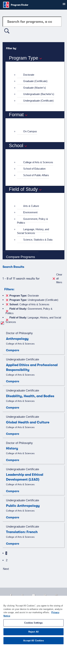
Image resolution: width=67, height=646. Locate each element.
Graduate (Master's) (34, 87)
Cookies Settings (33, 622)
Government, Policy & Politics (32, 220)
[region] (33, 621)
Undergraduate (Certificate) (38, 100)
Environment (30, 212)
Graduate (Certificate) (35, 81)
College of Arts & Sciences (38, 162)
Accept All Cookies (33, 640)
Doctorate (28, 74)
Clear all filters (59, 278)
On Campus (30, 131)
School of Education (34, 168)
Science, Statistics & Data (37, 239)
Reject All (33, 631)
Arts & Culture (31, 205)
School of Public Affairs (36, 175)
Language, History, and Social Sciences (33, 231)
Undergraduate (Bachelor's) (38, 94)
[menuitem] (36, 75)
